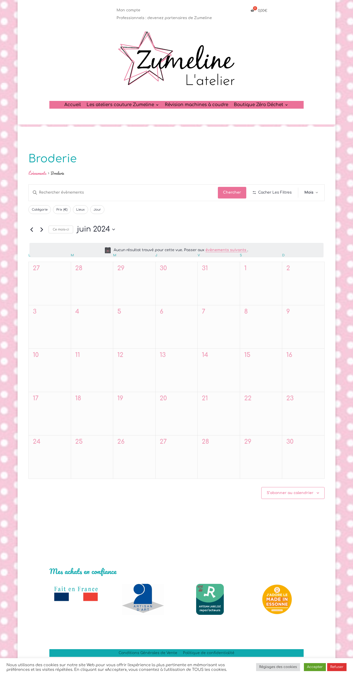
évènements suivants (226, 250)
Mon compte (128, 10)
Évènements (37, 173)
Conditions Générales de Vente (148, 653)
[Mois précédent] (31, 229)
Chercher (232, 192)
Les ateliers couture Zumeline (120, 105)
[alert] (176, 250)
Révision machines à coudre (196, 105)
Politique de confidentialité (208, 653)
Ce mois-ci (61, 229)
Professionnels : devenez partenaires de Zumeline (164, 18)
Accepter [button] (315, 667)
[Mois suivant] (42, 229)
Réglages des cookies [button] (278, 667)
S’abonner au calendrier (290, 493)
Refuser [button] (336, 667)
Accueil (72, 105)
